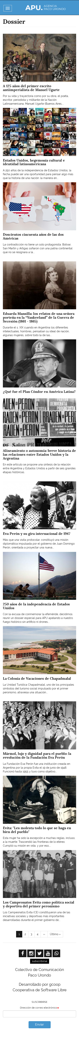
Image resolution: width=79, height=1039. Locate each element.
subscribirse (39, 961)
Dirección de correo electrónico (38, 1007)
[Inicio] (45, 7)
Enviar (39, 1024)
